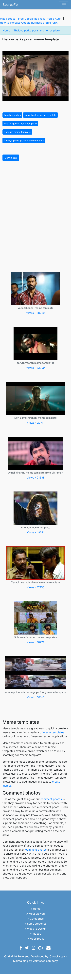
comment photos (51, 799)
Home (6, 30)
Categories (37, 918)
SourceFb (10, 5)
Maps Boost (7, 18)
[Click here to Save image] (35, 75)
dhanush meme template (17, 132)
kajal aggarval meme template (20, 123)
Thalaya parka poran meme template (37, 30)
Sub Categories (36, 923)
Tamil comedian (12, 115)
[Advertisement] (35, 200)
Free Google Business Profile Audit (39, 18)
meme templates (53, 732)
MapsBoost (37, 938)
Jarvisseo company (45, 961)
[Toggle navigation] (63, 4)
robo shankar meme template (40, 115)
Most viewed (37, 913)
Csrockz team (58, 956)
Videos (36, 933)
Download (11, 157)
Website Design (36, 928)
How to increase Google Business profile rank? (29, 22)
